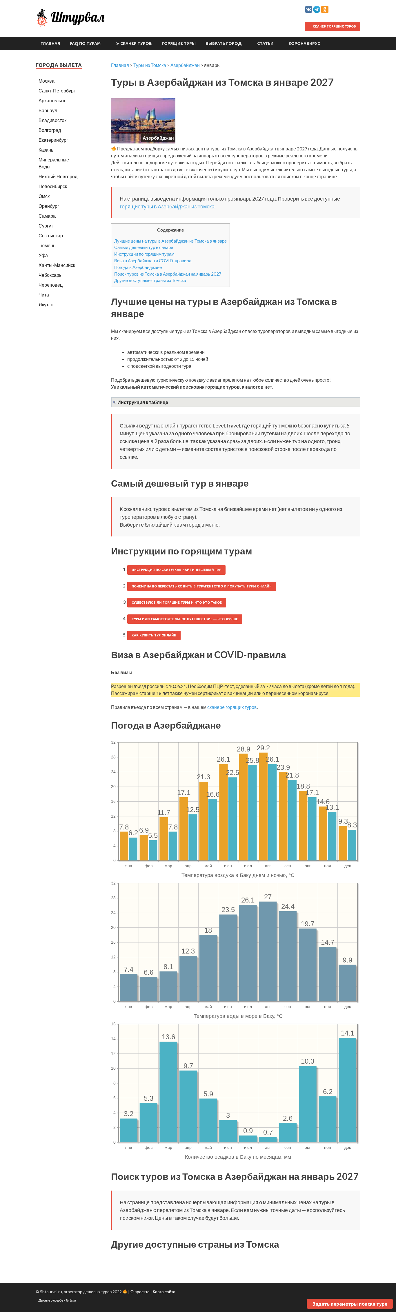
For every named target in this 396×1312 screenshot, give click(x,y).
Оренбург (49, 206)
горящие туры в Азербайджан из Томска (167, 206)
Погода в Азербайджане (138, 267)
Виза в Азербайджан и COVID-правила (152, 260)
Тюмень (47, 245)
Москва (47, 80)
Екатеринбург (53, 140)
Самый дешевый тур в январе (143, 247)
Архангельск (52, 100)
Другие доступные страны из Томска (150, 280)
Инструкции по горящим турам (144, 253)
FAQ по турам (85, 43)
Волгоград (50, 130)
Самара (47, 216)
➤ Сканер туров (134, 43)
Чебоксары (51, 275)
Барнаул (48, 110)
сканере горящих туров (232, 707)
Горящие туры (179, 43)
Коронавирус (304, 43)
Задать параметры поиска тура (350, 1303)
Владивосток (52, 120)
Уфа (43, 255)
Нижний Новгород (58, 176)
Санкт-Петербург (57, 90)
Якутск (46, 304)
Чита (44, 294)
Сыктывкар (51, 235)
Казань (46, 149)
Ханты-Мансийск (57, 265)
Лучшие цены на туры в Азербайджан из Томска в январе (170, 240)
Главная (50, 43)
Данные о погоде (51, 1300)
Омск (44, 196)
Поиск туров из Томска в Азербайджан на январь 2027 (167, 273)
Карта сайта (164, 1291)
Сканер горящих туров (334, 26)
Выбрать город (224, 43)
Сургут (46, 225)
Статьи (265, 43)
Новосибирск (53, 186)
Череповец (51, 284)
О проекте (140, 1291)
